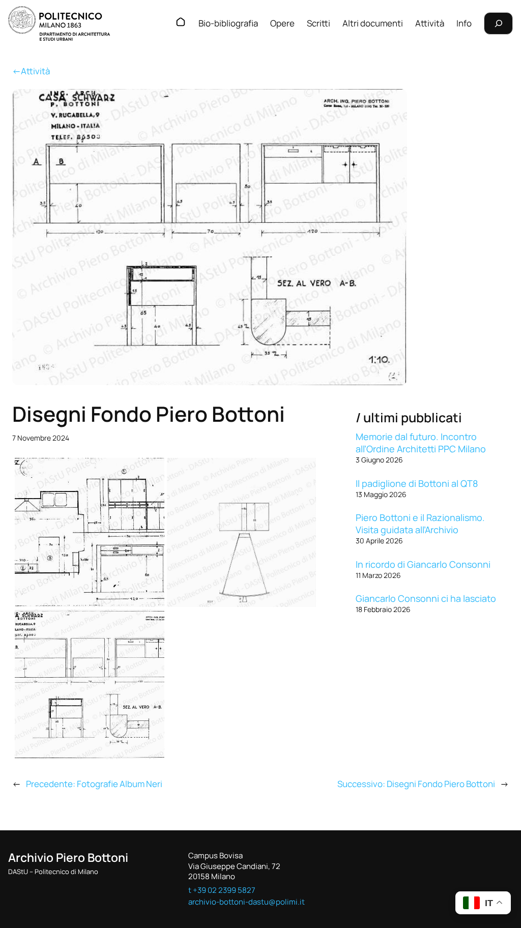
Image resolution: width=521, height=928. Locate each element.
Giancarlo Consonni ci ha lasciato (426, 598)
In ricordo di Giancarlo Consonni (423, 564)
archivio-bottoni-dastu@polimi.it (246, 901)
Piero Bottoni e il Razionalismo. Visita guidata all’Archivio (420, 523)
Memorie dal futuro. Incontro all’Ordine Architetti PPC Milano (421, 442)
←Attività (31, 71)
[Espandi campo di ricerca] (498, 23)
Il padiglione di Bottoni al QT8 (417, 483)
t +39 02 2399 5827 (221, 890)
